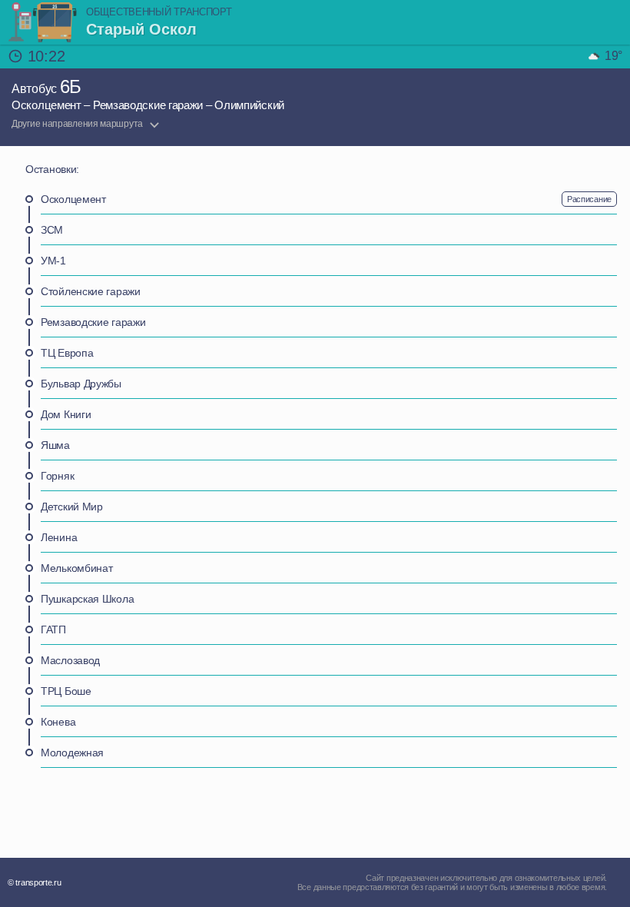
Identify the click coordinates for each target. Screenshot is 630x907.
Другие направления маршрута (77, 123)
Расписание (589, 199)
